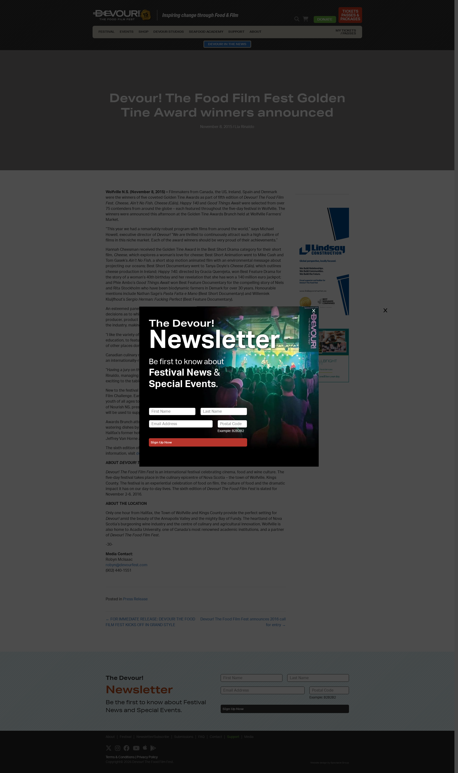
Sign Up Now (161, 442)
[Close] (385, 310)
